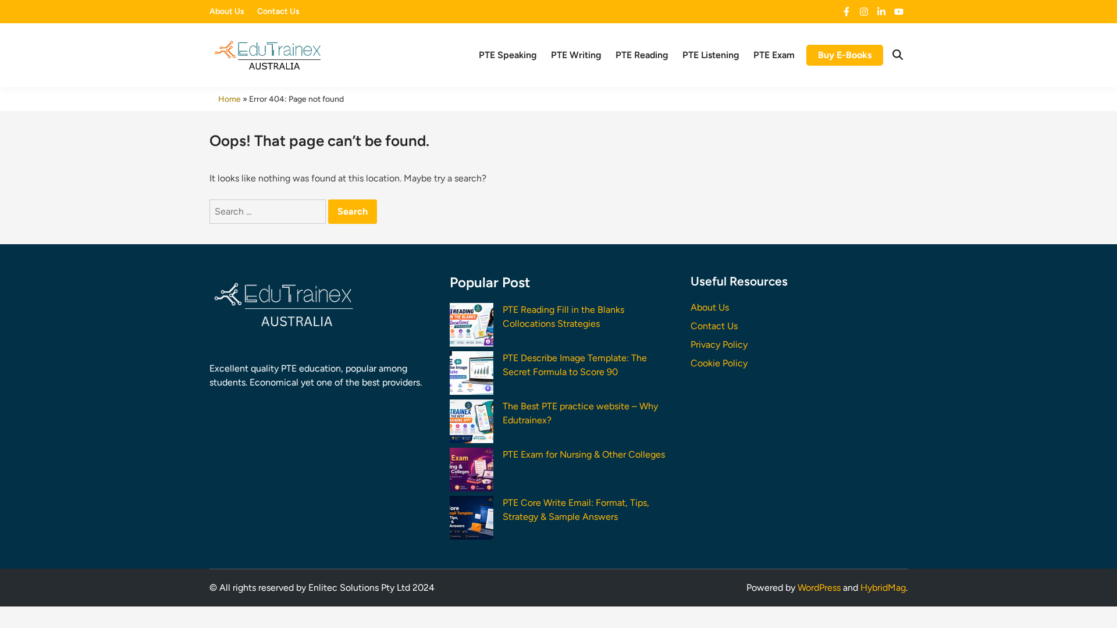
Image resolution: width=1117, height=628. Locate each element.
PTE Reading (642, 54)
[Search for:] (268, 211)
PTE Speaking (508, 54)
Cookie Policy (719, 363)
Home (229, 99)
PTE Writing (576, 54)
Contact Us (278, 11)
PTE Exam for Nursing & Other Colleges (584, 454)
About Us (226, 11)
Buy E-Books (844, 54)
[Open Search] (898, 55)
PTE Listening (710, 54)
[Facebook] (846, 12)
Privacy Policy (719, 344)
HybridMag (883, 587)
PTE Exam (774, 54)
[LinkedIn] (881, 12)
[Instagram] (864, 12)
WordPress (819, 587)
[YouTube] (899, 12)
